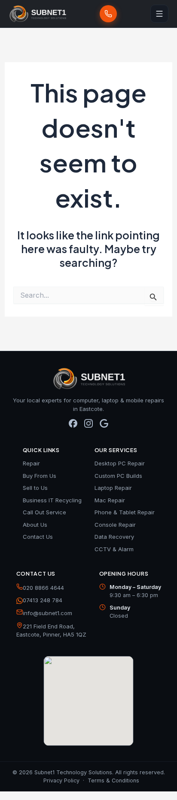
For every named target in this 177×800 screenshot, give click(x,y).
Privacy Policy (61, 780)
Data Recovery (114, 536)
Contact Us (38, 536)
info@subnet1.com (47, 613)
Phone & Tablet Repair (125, 512)
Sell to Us (35, 487)
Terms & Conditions (113, 780)
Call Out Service (44, 512)
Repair (31, 463)
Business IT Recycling (52, 500)
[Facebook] (73, 426)
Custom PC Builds (118, 475)
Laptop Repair (113, 487)
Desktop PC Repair (120, 463)
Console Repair (115, 524)
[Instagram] (88, 426)
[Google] (104, 426)
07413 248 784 (42, 600)
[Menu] (159, 14)
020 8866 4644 (43, 587)
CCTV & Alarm (114, 549)
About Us (35, 524)
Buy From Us (39, 475)
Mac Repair (110, 500)
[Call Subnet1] (108, 13)
